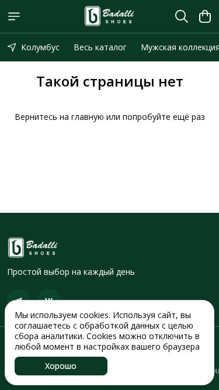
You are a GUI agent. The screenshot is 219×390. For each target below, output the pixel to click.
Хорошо (61, 365)
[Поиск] (182, 16)
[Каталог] (14, 16)
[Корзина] (205, 16)
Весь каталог (100, 47)
